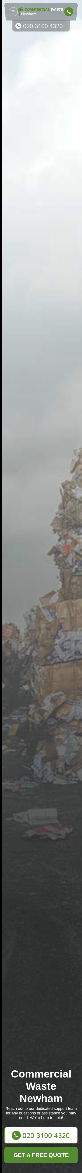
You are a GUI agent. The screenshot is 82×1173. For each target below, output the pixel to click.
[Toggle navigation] (13, 11)
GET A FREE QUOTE (41, 1155)
